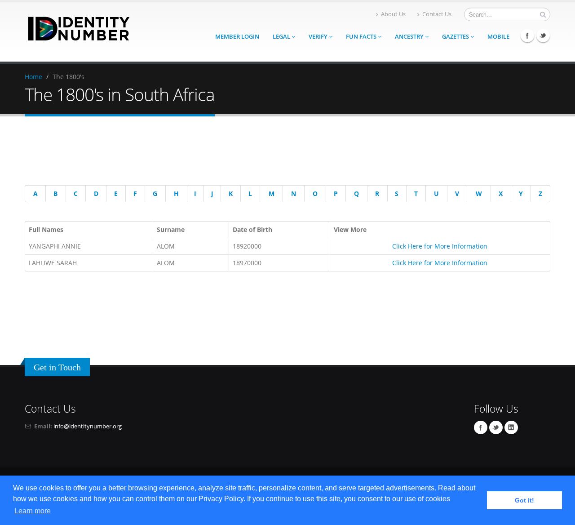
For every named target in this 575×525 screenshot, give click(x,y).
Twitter (543, 35)
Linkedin (511, 427)
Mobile (498, 36)
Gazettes (456, 36)
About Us (393, 14)
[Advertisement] (280, 152)
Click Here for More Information (439, 246)
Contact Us (436, 14)
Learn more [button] (32, 511)
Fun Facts (362, 36)
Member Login (237, 36)
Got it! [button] (524, 500)
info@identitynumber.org (87, 426)
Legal (282, 36)
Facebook (527, 35)
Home (33, 76)
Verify (319, 36)
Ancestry (410, 36)
